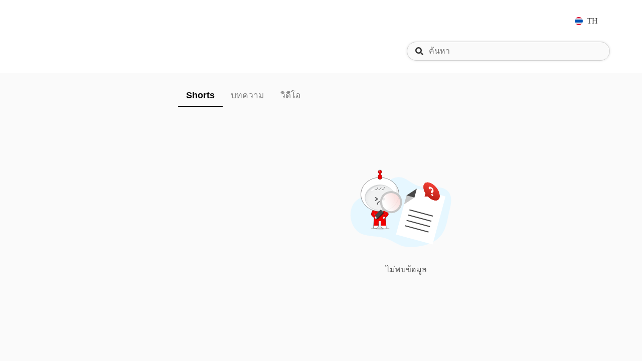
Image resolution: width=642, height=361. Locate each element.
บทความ (247, 95)
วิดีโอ (290, 95)
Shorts (200, 95)
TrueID (62, 21)
